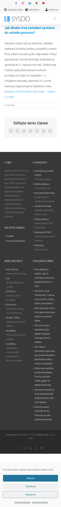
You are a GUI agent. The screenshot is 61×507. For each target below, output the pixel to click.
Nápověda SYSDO (42, 232)
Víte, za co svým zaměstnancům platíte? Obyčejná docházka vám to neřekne (42, 333)
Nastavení (31, 494)
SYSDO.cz (11, 291)
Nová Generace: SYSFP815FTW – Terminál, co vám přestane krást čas (43, 413)
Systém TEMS (12, 318)
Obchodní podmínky (22, 502)
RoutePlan (11, 331)
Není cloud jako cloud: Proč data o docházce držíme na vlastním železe (44, 314)
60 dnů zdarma (41, 219)
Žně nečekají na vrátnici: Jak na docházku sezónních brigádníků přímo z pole (44, 277)
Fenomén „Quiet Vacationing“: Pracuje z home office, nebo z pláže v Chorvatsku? (44, 297)
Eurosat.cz (11, 304)
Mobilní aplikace (41, 184)
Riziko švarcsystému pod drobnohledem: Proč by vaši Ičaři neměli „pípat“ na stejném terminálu (44, 376)
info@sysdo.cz (12, 435)
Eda (8, 278)
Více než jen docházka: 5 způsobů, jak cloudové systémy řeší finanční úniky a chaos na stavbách (44, 355)
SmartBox (11, 344)
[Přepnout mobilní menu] (55, 18)
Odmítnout (30, 486)
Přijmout (30, 478)
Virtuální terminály (42, 206)
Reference (39, 245)
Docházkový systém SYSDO (44, 173)
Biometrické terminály (44, 193)
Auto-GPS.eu (12, 269)
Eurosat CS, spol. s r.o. (44, 435)
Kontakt (9, 236)
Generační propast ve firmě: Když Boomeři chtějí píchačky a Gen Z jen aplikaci (44, 396)
